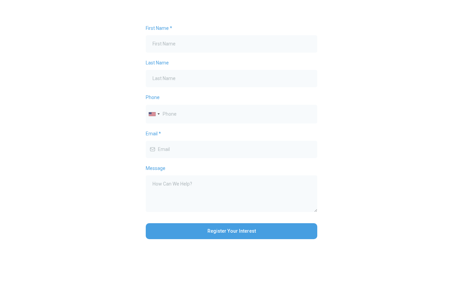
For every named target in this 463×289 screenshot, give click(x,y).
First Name (159, 28)
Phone (153, 97)
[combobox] (154, 114)
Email (153, 133)
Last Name (157, 62)
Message (155, 168)
